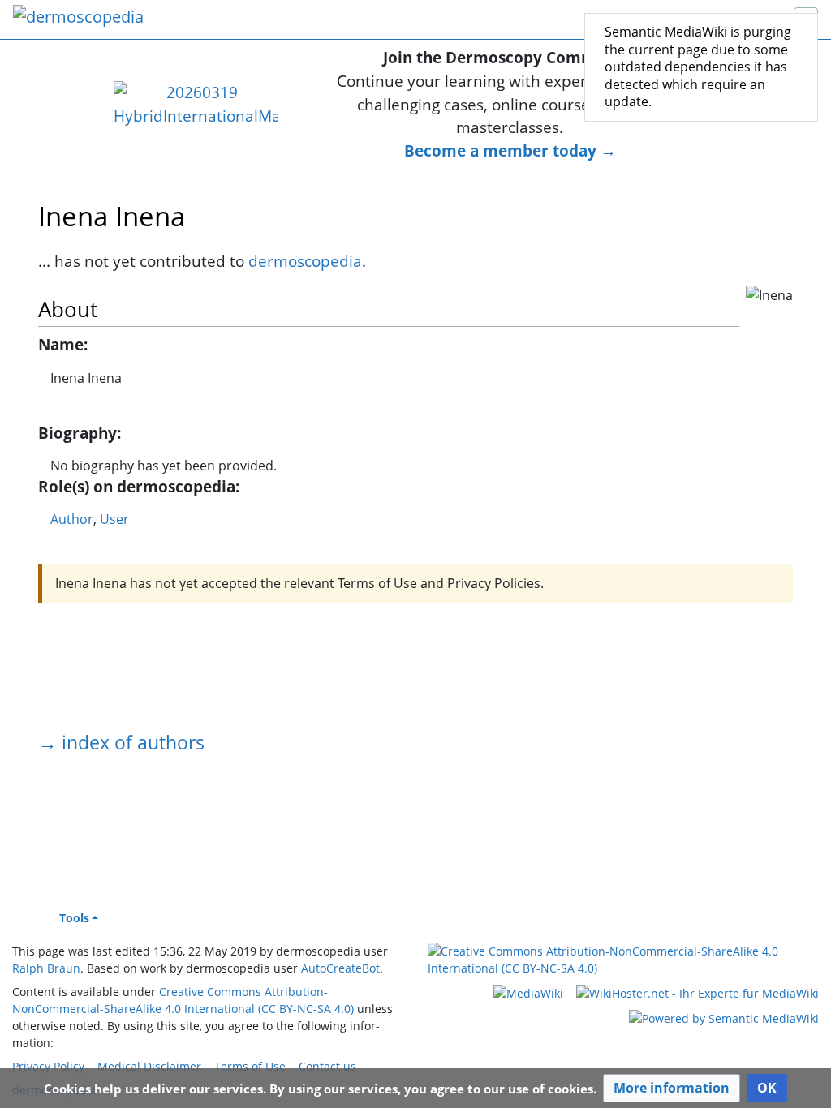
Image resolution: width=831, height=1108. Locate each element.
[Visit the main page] (78, 18)
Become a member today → (510, 150)
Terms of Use (250, 1066)
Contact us (327, 1066)
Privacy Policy (48, 1066)
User (114, 519)
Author (71, 519)
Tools (74, 917)
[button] (671, 1088)
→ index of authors (121, 742)
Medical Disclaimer (149, 1066)
